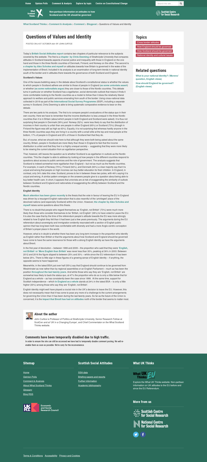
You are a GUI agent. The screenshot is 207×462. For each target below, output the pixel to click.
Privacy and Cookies (69, 455)
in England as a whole (66, 281)
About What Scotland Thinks (37, 385)
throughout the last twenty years (49, 272)
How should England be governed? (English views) (155, 84)
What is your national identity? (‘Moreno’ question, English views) (157, 77)
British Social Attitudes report (47, 53)
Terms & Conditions (33, 455)
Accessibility (51, 455)
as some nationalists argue (49, 88)
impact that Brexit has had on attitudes (63, 299)
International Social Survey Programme (75, 101)
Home (28, 3)
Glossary (27, 389)
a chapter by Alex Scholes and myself (43, 66)
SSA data (83, 372)
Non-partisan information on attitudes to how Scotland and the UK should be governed (72, 13)
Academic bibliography (89, 385)
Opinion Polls (41, 3)
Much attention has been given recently (44, 195)
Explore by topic (83, 3)
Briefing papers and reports (91, 376)
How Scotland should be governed (154, 50)
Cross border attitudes (148, 42)
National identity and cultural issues (155, 55)
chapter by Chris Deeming (74, 56)
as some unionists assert (113, 85)
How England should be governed (154, 46)
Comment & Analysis (62, 3)
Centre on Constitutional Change (112, 3)
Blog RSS (28, 394)
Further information (87, 381)
